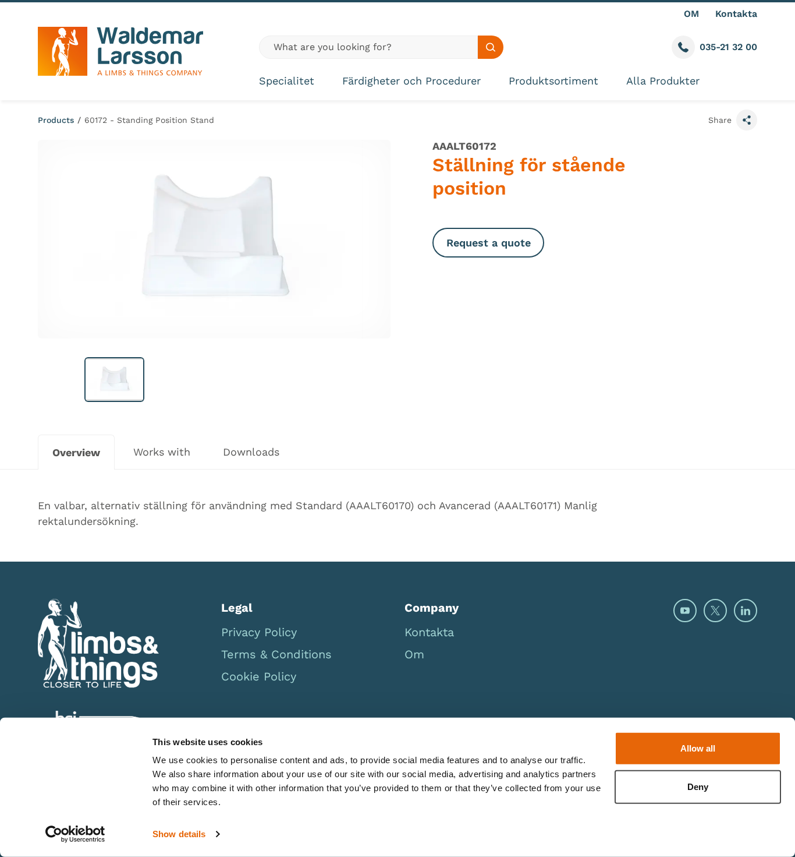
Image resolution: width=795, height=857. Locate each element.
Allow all (697, 748)
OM (691, 13)
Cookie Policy (258, 676)
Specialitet (286, 81)
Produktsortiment (553, 81)
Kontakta (736, 13)
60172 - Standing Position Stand (149, 120)
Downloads (251, 452)
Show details (178, 834)
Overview (76, 452)
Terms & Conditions (276, 654)
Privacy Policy (259, 632)
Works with (161, 452)
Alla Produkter (663, 81)
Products (56, 120)
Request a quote (488, 243)
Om (414, 654)
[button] (114, 379)
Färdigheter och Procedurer (411, 81)
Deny (697, 786)
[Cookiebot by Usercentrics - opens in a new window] (75, 834)
